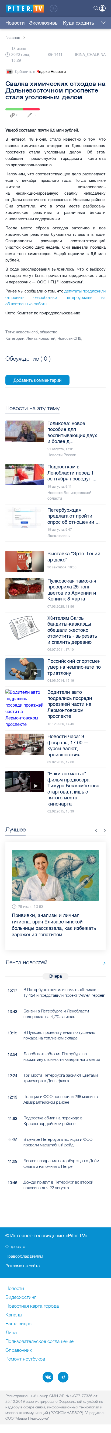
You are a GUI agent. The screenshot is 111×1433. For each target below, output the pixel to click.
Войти (102, 8)
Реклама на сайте (22, 1265)
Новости (15, 23)
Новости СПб (69, 338)
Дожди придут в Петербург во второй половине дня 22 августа (58, 1185)
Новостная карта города (32, 1306)
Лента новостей (40, 338)
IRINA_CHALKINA (90, 54)
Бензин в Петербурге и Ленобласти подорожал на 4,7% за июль (56, 1013)
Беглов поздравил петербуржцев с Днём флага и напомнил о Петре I (61, 1163)
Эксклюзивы (43, 23)
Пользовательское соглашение (39, 1341)
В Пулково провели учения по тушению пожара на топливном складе (59, 1035)
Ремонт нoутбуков (25, 1359)
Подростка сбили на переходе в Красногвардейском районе (52, 1120)
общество (48, 332)
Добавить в (40, 72)
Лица (11, 1332)
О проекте (15, 1246)
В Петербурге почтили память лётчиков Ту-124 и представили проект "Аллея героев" (64, 992)
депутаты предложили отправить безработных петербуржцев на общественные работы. (55, 297)
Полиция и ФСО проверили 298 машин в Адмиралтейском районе (60, 1099)
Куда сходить (78, 23)
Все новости (102, 963)
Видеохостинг (20, 1297)
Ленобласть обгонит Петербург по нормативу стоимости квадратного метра (61, 1056)
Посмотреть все (28, 364)
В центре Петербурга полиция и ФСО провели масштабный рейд (57, 1142)
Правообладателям (24, 1256)
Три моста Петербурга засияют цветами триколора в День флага (60, 1078)
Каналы (13, 1315)
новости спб (27, 332)
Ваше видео (18, 1324)
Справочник (18, 1350)
